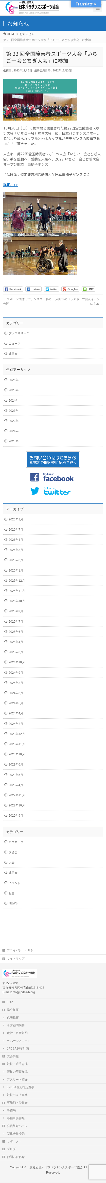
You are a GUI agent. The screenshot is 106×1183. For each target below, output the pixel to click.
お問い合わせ (16, 1157)
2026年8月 (16, 519)
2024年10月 (17, 662)
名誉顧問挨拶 (16, 1025)
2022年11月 (17, 795)
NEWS (13, 903)
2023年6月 (16, 764)
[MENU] (97, 8)
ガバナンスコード (19, 1041)
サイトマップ (16, 958)
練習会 (13, 353)
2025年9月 (16, 611)
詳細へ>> (10, 184)
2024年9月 (16, 672)
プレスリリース (19, 333)
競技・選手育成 (17, 1064)
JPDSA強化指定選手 (20, 1087)
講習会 (13, 852)
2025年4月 (16, 642)
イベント (14, 883)
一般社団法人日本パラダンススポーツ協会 (55, 1167)
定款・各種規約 (17, 1033)
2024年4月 (16, 713)
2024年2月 (16, 724)
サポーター (14, 1141)
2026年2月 (16, 560)
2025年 (13, 390)
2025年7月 (16, 621)
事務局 (11, 1110)
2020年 (13, 441)
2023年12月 (17, 734)
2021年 (13, 431)
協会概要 (13, 1010)
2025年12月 (17, 580)
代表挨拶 (13, 1017)
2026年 (13, 380)
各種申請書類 (16, 1118)
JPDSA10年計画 (18, 1048)
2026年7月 (16, 529)
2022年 (13, 421)
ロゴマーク (16, 842)
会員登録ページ (17, 1126)
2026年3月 (16, 550)
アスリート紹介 (17, 1079)
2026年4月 (16, 540)
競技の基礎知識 (17, 1071)
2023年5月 (16, 775)
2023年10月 (17, 754)
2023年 (13, 411)
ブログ (11, 1149)
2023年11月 (17, 744)
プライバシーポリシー (21, 950)
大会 (12, 862)
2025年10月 (17, 601)
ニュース (14, 343)
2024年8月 (16, 683)
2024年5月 (16, 703)
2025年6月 (16, 632)
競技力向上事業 (17, 1095)
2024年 (13, 400)
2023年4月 (16, 785)
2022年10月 (17, 805)
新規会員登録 (16, 1133)
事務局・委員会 (17, 1102)
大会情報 (13, 1056)
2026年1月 (16, 570)
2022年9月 (16, 815)
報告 (12, 893)
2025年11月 (17, 591)
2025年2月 (16, 652)
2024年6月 (16, 693)
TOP (10, 1002)
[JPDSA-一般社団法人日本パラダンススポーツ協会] (33, 12)
